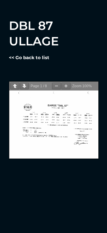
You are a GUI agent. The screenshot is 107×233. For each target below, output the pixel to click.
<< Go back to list (29, 57)
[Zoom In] (66, 86)
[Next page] (24, 86)
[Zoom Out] (56, 86)
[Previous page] (14, 86)
